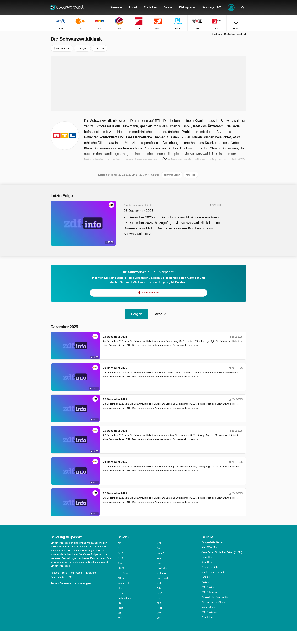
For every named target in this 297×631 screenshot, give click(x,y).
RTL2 (121, 558)
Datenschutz (57, 577)
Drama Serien (173, 175)
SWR (159, 613)
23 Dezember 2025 (115, 399)
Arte (159, 588)
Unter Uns (206, 557)
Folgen (136, 314)
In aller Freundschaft (212, 572)
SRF (159, 583)
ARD (120, 543)
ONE (159, 618)
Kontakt (55, 572)
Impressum (76, 572)
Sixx (159, 563)
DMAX (121, 568)
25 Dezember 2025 (115, 336)
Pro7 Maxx (163, 568)
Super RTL (123, 583)
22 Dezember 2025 (115, 430)
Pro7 (120, 553)
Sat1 (159, 548)
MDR (159, 603)
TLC (120, 588)
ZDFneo (122, 578)
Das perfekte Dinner (212, 542)
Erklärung (91, 572)
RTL (120, 548)
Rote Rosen (207, 562)
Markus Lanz (208, 607)
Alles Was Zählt (209, 547)
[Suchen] (242, 7)
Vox (159, 558)
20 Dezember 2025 (115, 493)
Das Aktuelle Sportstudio (214, 597)
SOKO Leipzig (209, 592)
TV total (205, 577)
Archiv (160, 314)
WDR (120, 618)
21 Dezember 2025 (115, 462)
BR (158, 598)
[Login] (231, 7)
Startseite (217, 34)
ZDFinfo (161, 573)
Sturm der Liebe (210, 567)
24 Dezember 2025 (115, 368)
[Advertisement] (148, 83)
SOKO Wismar (209, 612)
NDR (120, 608)
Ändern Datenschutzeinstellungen (71, 583)
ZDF (159, 543)
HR (119, 603)
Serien (192, 175)
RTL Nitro (123, 573)
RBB (159, 608)
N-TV (120, 593)
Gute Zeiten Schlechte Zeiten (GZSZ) (221, 552)
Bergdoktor (207, 617)
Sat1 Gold (162, 578)
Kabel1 (160, 553)
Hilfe (64, 572)
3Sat (120, 563)
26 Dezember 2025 (138, 211)
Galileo (205, 582)
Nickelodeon (124, 598)
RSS (70, 577)
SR (119, 613)
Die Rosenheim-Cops (213, 602)
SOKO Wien (207, 587)
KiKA (159, 593)
